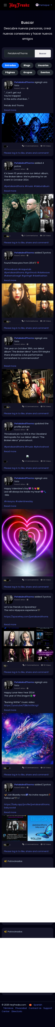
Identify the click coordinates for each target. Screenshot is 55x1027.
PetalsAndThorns (24, 82)
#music (29, 186)
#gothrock (31, 272)
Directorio (17, 1011)
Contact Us (35, 1008)
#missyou (9, 501)
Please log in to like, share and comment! (26, 152)
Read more (10, 110)
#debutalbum (41, 186)
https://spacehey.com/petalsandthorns (26, 616)
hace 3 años (19, 430)
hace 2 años (19, 88)
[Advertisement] (27, 895)
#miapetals (24, 269)
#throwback (11, 269)
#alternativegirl (12, 275)
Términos (8, 1008)
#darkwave (43, 272)
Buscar (42, 53)
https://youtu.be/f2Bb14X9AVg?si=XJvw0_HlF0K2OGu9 (21, 707)
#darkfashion (40, 275)
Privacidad (21, 1008)
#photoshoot (41, 446)
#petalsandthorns (14, 186)
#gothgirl (27, 275)
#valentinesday (24, 501)
